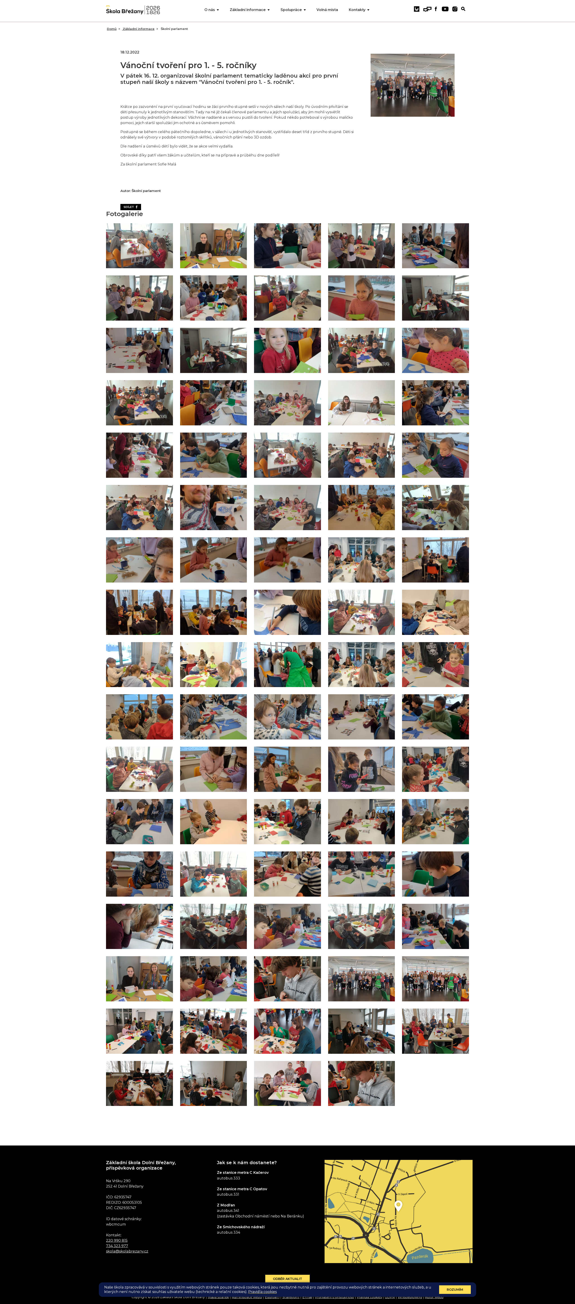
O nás (209, 10)
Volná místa (327, 10)
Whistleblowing (410, 1297)
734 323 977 (117, 1246)
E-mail (307, 1297)
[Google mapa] (399, 1211)
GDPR (390, 1297)
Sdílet (129, 207)
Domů (112, 29)
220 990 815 (117, 1240)
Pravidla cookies (369, 1297)
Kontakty (357, 10)
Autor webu (434, 1297)
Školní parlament (174, 29)
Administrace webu (247, 1297)
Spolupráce (291, 10)
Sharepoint (290, 1297)
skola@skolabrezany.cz (127, 1251)
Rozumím (455, 1290)
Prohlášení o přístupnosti (334, 1297)
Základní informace (248, 10)
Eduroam (272, 1297)
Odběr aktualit (287, 1279)
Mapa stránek (218, 1297)
